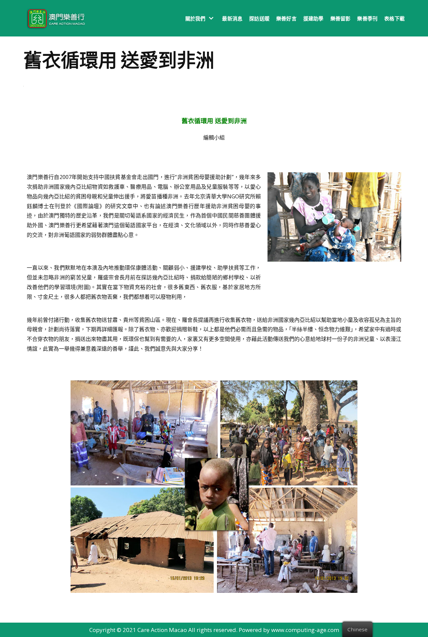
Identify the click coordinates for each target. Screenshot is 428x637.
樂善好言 (286, 18)
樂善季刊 (367, 18)
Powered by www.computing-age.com (289, 630)
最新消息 (232, 18)
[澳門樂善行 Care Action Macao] (54, 18)
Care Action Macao (162, 630)
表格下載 (394, 18)
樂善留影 (340, 18)
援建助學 (313, 18)
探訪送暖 (259, 18)
